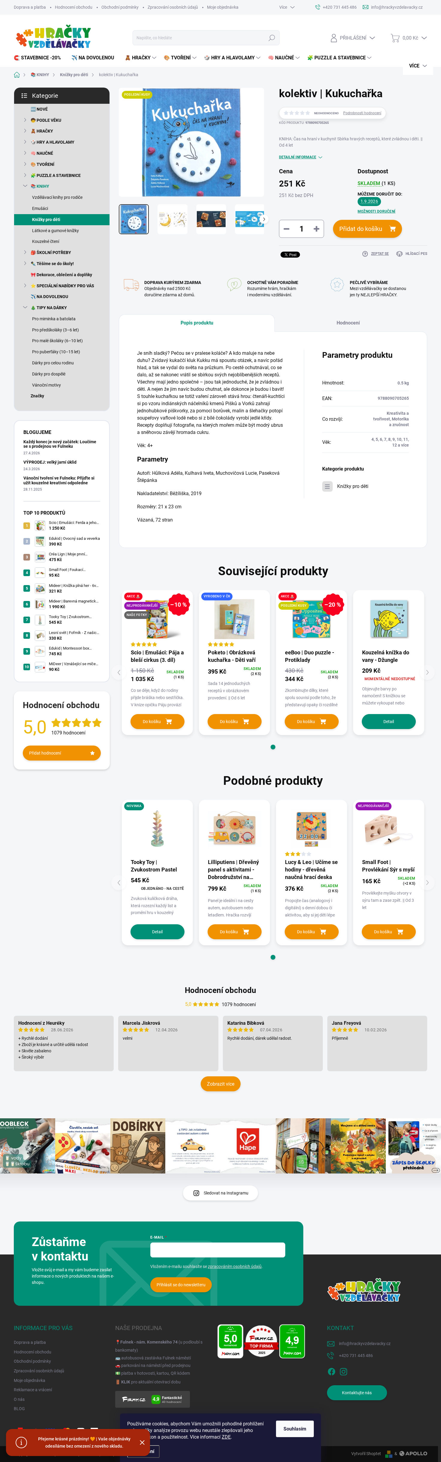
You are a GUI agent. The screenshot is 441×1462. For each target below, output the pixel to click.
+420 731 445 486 (356, 1355)
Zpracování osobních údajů (173, 7)
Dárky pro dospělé (48, 374)
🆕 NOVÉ (39, 109)
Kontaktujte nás (357, 1392)
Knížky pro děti (46, 219)
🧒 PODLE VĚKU (46, 120)
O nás (19, 1399)
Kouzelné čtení (45, 241)
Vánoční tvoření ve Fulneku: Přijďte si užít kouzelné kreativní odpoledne (58, 480)
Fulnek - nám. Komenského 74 (149, 1342)
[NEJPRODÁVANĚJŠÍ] (388, 829)
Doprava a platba (30, 7)
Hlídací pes (416, 254)
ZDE (226, 1437)
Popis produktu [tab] (197, 323)
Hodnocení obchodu (73, 7)
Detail (388, 721)
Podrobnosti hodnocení (362, 113)
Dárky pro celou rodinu (53, 362)
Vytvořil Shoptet (366, 1453)
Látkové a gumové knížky (55, 230)
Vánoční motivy (46, 385)
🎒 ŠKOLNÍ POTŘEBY (51, 252)
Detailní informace (297, 157)
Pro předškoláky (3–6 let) (55, 329)
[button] (273, 747)
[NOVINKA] (157, 829)
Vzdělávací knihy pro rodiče (57, 197)
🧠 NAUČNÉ (42, 153)
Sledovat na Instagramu (226, 1193)
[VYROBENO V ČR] (234, 619)
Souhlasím (295, 1429)
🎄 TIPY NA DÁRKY (49, 307)
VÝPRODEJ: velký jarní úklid (49, 462)
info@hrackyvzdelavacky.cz (365, 1343)
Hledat (272, 37)
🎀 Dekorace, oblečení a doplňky (61, 274)
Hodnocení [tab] (348, 323)
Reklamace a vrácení (33, 1389)
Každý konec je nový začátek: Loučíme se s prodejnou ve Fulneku (59, 444)
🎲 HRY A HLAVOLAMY (52, 142)
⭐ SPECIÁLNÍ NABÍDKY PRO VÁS (62, 285)
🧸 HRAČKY (42, 131)
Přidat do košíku (360, 228)
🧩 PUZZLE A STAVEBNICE (56, 175)
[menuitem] (39, 58)
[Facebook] (331, 1370)
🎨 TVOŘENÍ (42, 164)
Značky (37, 395)
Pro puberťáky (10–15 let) (56, 351)
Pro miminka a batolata (54, 318)
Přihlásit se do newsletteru (181, 1284)
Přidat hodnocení (45, 753)
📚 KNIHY (40, 186)
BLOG (19, 1408)
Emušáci (40, 208)
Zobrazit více (220, 1084)
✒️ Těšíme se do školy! (52, 263)
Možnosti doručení (376, 211)
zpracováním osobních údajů (235, 1266)
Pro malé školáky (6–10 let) (57, 340)
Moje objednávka (222, 7)
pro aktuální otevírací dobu (151, 1382)
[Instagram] (343, 1370)
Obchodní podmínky (120, 7)
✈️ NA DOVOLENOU (49, 296)
